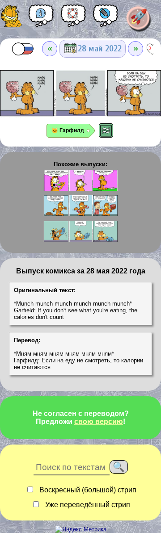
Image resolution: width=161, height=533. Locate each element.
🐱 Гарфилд (67, 130)
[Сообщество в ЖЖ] (105, 18)
